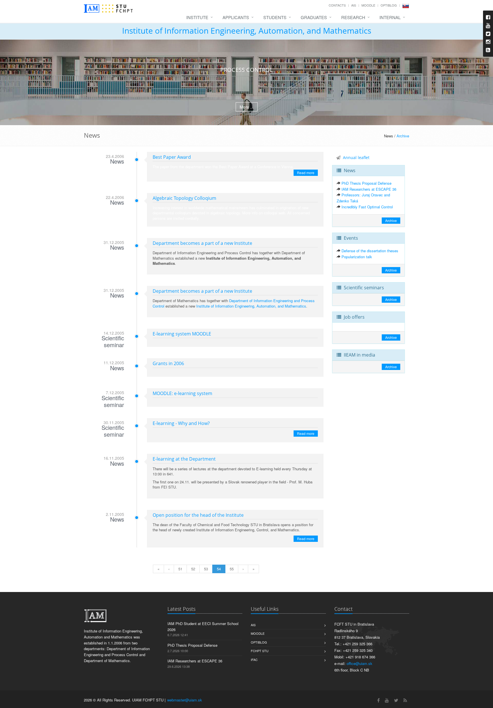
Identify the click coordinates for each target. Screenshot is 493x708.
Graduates (314, 17)
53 (206, 568)
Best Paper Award (172, 157)
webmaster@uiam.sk (184, 700)
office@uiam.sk (359, 663)
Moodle (368, 5)
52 (193, 568)
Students (274, 17)
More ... (247, 107)
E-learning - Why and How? (181, 423)
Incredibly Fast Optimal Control (367, 206)
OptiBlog (389, 5)
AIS (353, 5)
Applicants (236, 17)
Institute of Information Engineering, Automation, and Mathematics (246, 30)
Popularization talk (357, 256)
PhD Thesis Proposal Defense (366, 183)
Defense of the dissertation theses (370, 250)
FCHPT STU (259, 650)
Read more (305, 172)
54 (219, 568)
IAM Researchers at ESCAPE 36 (369, 189)
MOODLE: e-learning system (182, 393)
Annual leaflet (356, 157)
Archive (403, 136)
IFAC (254, 659)
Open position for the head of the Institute (198, 515)
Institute (197, 17)
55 (232, 568)
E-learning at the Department (184, 459)
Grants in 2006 (168, 363)
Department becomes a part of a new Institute (202, 243)
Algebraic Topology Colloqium (184, 198)
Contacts (337, 5)
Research (353, 17)
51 (180, 568)
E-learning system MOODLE (182, 334)
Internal (390, 17)
